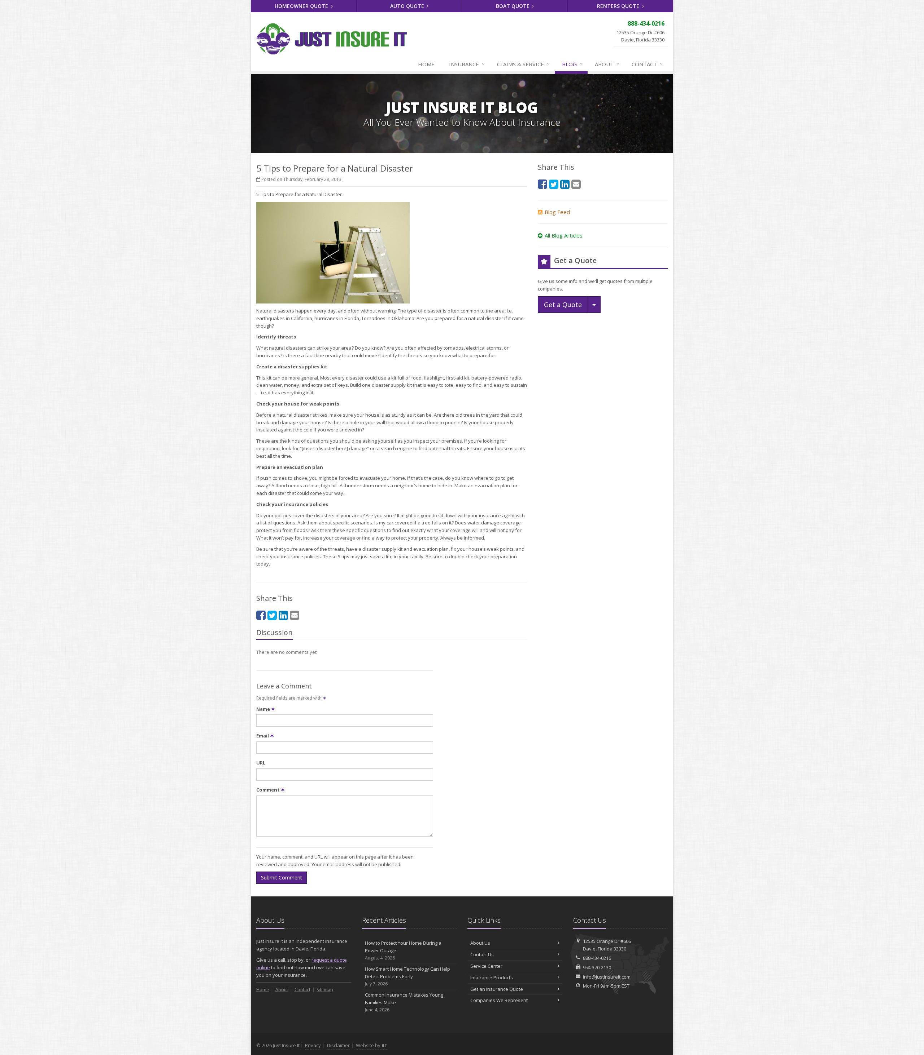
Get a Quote (563, 304)
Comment (270, 789)
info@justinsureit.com (607, 977)
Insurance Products (491, 977)
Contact (647, 64)
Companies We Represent (499, 1000)
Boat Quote (513, 6)
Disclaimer (338, 1045)
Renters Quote (619, 6)
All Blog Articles (564, 235)
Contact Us (482, 954)
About (607, 64)
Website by (371, 1045)
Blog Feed (557, 212)
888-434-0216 (597, 958)
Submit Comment (281, 877)
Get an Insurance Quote (496, 989)
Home (426, 64)
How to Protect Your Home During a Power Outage (403, 950)
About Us (480, 943)
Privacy (313, 1045)
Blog (572, 64)
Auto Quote (408, 6)
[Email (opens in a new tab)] (294, 615)
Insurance (467, 64)
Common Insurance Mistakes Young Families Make (404, 1002)
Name (265, 709)
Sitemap (325, 990)
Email (265, 735)
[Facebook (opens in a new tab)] (261, 615)
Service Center (486, 966)
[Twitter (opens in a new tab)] (272, 615)
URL (260, 762)
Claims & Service (523, 64)
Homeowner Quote (302, 6)
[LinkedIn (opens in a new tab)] (283, 615)
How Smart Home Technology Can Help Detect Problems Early (407, 976)
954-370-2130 (597, 967)
